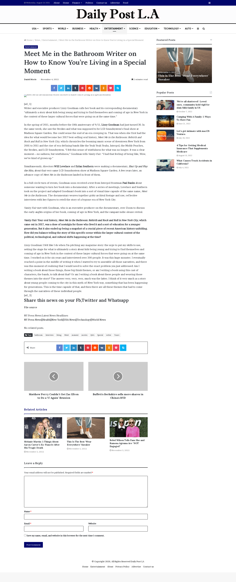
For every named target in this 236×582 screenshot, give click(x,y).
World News (99, 319)
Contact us (101, 2)
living (59, 335)
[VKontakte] (96, 88)
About (57, 2)
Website (92, 523)
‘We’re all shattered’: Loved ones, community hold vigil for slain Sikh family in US (193, 104)
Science (133, 28)
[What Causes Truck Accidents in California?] (165, 165)
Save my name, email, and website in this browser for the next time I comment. (66, 535)
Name (27, 511)
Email (27, 523)
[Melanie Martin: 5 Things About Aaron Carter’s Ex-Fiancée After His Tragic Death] (43, 428)
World (62, 28)
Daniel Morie (30, 79)
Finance (76, 2)
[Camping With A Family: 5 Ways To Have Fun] (165, 121)
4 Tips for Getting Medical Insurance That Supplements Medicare (192, 148)
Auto (188, 28)
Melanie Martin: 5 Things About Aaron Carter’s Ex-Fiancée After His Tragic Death (42, 444)
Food (125, 2)
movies (84, 335)
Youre (116, 335)
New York (57, 319)
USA (34, 28)
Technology (171, 28)
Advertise (115, 2)
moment (75, 335)
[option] (184, 65)
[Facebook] (54, 88)
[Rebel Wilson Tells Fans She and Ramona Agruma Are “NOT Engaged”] (129, 427)
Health (94, 28)
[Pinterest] (82, 88)
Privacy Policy (122, 566)
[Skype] (117, 88)
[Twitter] (61, 88)
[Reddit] (89, 88)
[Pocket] (110, 88)
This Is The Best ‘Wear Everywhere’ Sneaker (79, 443)
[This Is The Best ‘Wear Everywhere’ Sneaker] (86, 428)
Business (77, 28)
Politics (89, 2)
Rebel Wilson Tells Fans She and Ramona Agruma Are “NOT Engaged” (127, 443)
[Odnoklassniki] (103, 88)
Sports (47, 28)
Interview (50, 335)
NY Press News (32, 319)
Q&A (92, 335)
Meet (66, 335)
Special (100, 335)
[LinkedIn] (68, 88)
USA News (70, 319)
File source (30, 307)
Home (66, 2)
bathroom (39, 335)
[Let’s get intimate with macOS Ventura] (165, 136)
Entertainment (113, 28)
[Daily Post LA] (118, 15)
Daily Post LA (137, 561)
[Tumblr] (75, 88)
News (37, 40)
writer (108, 335)
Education (151, 28)
